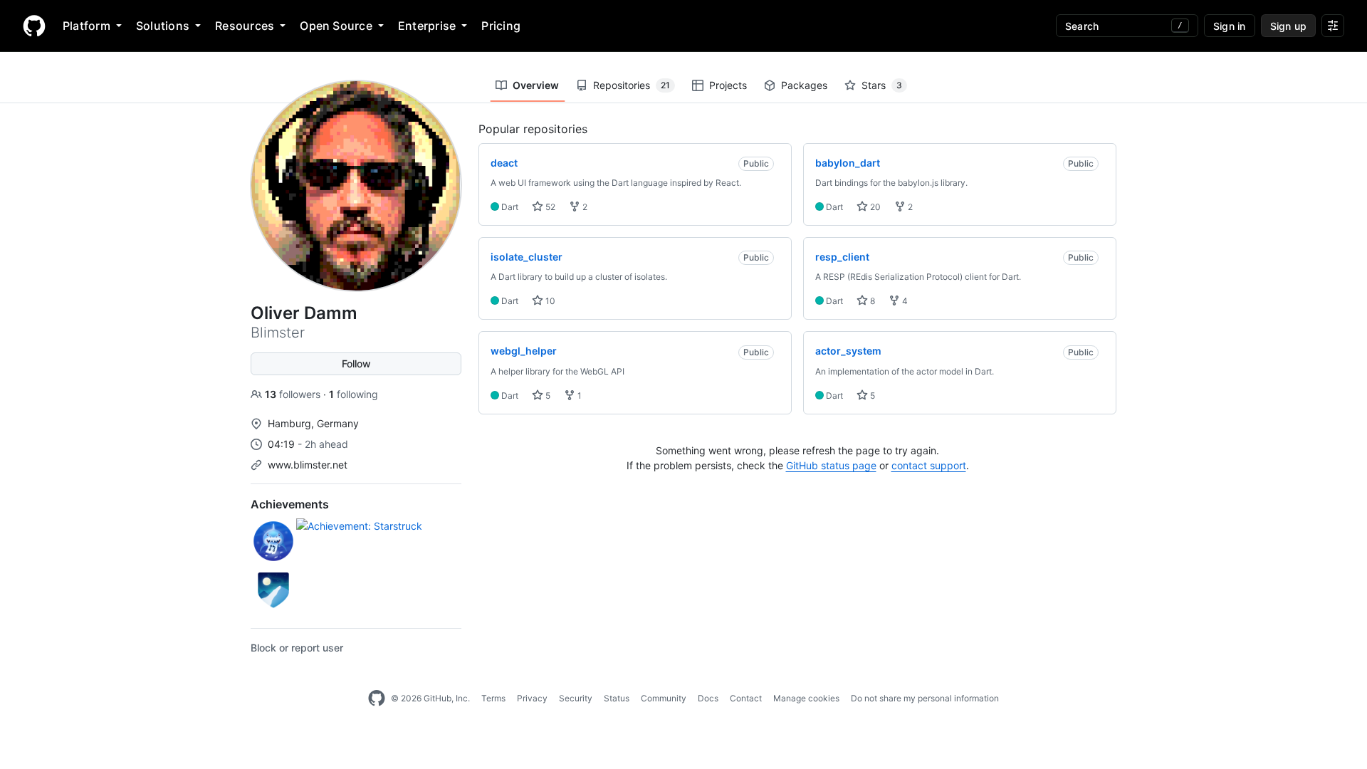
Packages (804, 85)
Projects (728, 85)
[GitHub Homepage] (376, 698)
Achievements (290, 504)
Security (575, 698)
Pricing (500, 26)
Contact (746, 698)
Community (663, 698)
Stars (881, 85)
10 (549, 300)
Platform (86, 26)
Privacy (532, 698)
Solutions (162, 26)
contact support (928, 465)
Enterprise (427, 26)
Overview (536, 85)
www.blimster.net (307, 465)
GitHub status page (831, 465)
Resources (244, 26)
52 (549, 207)
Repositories (631, 85)
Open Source (336, 26)
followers (294, 394)
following (353, 394)
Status (616, 698)
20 (874, 207)
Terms (493, 698)
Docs (708, 698)
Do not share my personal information (925, 698)
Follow (356, 363)
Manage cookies (806, 698)
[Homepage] (34, 25)
